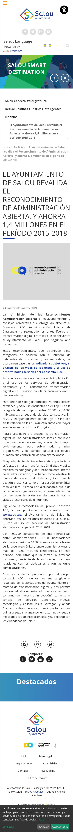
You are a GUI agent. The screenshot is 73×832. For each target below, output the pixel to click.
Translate (15, 51)
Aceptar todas (60, 826)
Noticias (11, 117)
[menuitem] (45, 45)
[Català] (45, 45)
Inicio (6, 147)
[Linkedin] (40, 659)
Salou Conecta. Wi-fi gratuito (26, 101)
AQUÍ (42, 819)
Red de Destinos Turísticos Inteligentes (33, 109)
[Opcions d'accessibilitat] (64, 9)
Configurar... (9, 826)
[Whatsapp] (49, 659)
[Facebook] (23, 659)
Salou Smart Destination (27, 69)
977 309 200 (36, 791)
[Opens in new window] (54, 78)
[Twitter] (32, 659)
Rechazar (43, 826)
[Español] (50, 45)
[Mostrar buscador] (67, 45)
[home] (36, 14)
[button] (5, 5)
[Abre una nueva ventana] (25, 32)
